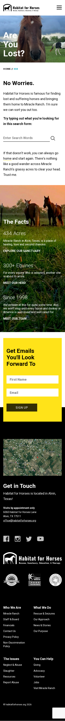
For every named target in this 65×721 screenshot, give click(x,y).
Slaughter (8, 670)
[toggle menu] (59, 7)
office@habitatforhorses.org (19, 520)
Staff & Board (11, 619)
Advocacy (39, 670)
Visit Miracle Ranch (44, 688)
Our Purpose (41, 631)
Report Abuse (11, 682)
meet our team (15, 318)
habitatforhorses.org (16, 704)
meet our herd (14, 283)
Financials (8, 625)
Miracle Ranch (11, 613)
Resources (9, 676)
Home (7, 69)
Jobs (36, 682)
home (7, 158)
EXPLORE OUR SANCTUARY (21, 251)
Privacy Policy (11, 636)
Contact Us (9, 631)
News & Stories (42, 625)
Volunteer (39, 676)
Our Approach (41, 619)
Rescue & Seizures (44, 613)
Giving (37, 664)
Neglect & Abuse (12, 664)
